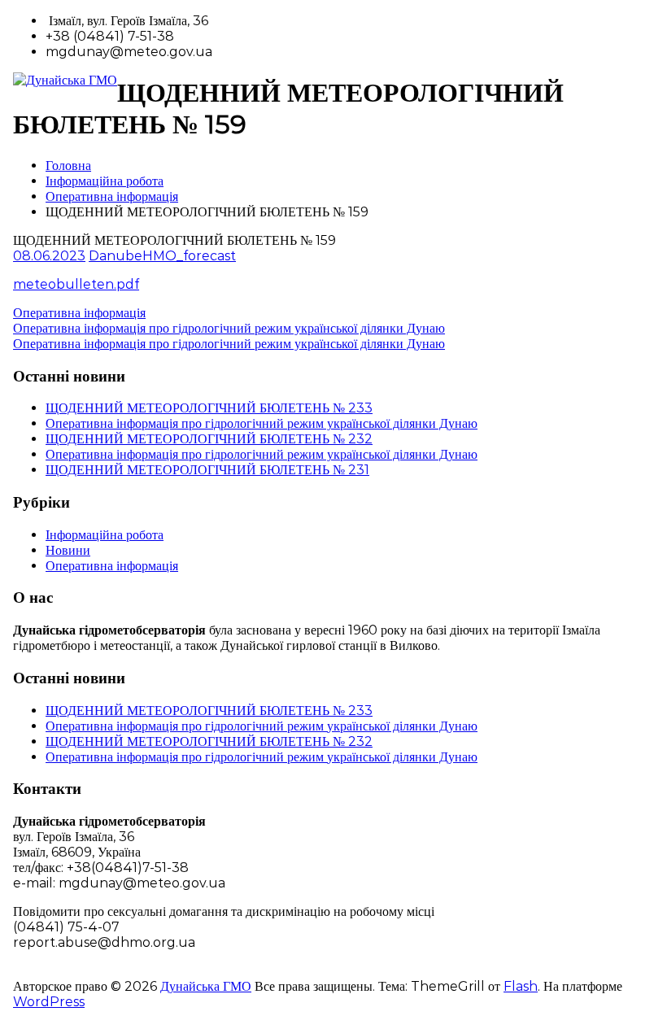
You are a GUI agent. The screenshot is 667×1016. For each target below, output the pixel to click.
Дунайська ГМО (205, 986)
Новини (68, 550)
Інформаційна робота (104, 181)
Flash (521, 986)
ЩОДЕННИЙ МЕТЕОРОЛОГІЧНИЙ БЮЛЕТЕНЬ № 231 (207, 469)
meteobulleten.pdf (76, 284)
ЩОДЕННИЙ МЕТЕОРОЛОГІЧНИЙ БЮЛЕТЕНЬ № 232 (209, 439)
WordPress (49, 1001)
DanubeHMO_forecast (162, 256)
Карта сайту (49, 971)
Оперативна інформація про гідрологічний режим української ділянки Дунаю (261, 423)
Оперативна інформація (112, 196)
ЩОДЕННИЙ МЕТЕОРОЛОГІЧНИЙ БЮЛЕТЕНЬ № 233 (209, 408)
